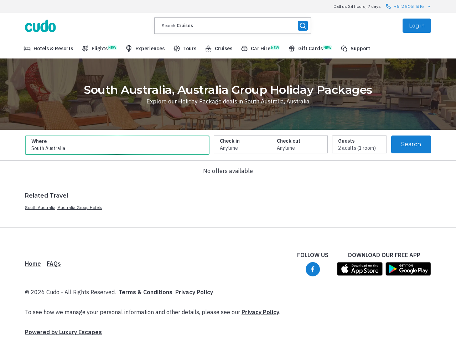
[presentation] (233, 26)
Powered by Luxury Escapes (63, 332)
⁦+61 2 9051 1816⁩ (409, 6)
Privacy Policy (194, 292)
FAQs (54, 263)
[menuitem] (48, 48)
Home (33, 263)
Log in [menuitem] (417, 25)
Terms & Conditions (145, 292)
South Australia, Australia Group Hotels (63, 207)
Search (411, 144)
